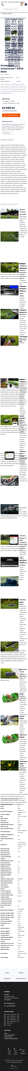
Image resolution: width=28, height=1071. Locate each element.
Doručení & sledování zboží (11, 1038)
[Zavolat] (3, 4)
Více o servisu (6, 133)
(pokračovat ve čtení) (6, 93)
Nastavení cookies (16, 1062)
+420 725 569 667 (10, 1006)
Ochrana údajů (8, 1036)
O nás (5, 1033)
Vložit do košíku (12, 115)
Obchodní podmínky (9, 1035)
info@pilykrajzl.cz (10, 1003)
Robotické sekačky (7, 13)
